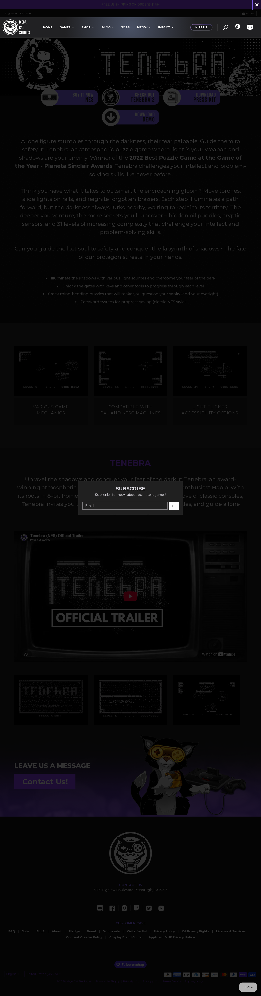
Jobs (125, 27)
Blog (106, 27)
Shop (86, 27)
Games (65, 27)
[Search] (225, 27)
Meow (142, 27)
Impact (164, 27)
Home (47, 27)
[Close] (257, 5)
